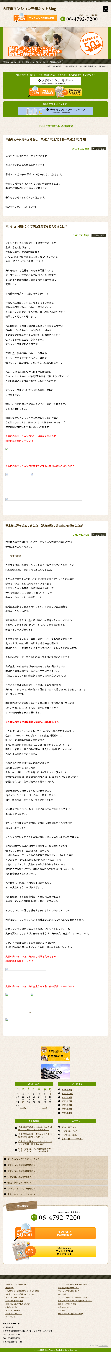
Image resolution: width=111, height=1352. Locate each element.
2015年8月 (67, 1097)
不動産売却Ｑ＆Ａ (64, 1307)
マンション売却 (98, 235)
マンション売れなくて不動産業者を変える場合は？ (36, 226)
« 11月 (23, 1107)
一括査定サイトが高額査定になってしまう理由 (22, 1291)
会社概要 (61, 1310)
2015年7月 (67, 1101)
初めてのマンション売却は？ (21, 1188)
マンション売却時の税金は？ (21, 1170)
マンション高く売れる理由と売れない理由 (73, 1284)
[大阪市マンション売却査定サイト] (40, 491)
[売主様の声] (55, 1059)
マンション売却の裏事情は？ (21, 1164)
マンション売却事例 (12, 1310)
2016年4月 (67, 1089)
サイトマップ (10, 1317)
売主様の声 (16, 556)
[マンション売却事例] (55, 1076)
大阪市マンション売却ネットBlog (29, 8)
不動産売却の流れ (11, 1307)
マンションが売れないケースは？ (23, 1159)
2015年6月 (67, 1105)
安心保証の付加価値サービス (68, 1287)
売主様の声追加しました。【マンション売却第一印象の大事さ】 (35, 1143)
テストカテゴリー (70, 1126)
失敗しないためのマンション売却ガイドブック (75, 1300)
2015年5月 (67, 1109)
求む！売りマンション (72, 1138)
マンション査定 (98, 149)
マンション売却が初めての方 (68, 1291)
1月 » (44, 1107)
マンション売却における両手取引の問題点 (73, 1297)
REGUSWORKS (103, 1346)
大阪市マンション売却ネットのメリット (20, 1294)
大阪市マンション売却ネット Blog (35, 62)
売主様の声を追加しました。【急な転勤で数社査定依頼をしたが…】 (46, 525)
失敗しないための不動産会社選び (17, 1304)
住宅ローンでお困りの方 (67, 1304)
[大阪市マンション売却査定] (15, 491)
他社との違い (63, 1294)
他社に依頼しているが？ (19, 1182)
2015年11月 (67, 1093)
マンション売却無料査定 (14, 1300)
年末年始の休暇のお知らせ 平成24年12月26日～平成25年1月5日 (46, 139)
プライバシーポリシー (13, 1313)
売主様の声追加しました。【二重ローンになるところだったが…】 (35, 1128)
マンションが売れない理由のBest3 (18, 1297)
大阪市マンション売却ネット (11, 62)
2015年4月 (67, 1113)
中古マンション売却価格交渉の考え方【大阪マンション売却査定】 (34, 1150)
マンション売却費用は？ (19, 1176)
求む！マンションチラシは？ (21, 1194)
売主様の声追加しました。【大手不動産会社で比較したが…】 (35, 1135)
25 (23, 1102)
